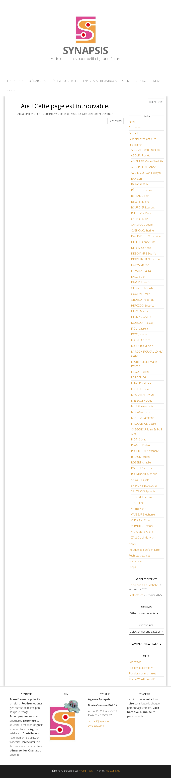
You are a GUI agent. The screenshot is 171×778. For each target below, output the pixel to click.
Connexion (135, 662)
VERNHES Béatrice (142, 526)
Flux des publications (141, 668)
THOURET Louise (141, 497)
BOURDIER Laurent (142, 207)
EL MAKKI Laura (141, 271)
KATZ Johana (139, 334)
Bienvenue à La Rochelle (143, 585)
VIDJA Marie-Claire (142, 532)
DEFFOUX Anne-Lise (143, 242)
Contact (142, 81)
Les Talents (15, 81)
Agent (126, 81)
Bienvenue (135, 127)
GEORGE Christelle (142, 288)
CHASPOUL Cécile (142, 224)
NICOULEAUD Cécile (143, 423)
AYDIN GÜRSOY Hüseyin (146, 173)
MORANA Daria (140, 412)
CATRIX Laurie (139, 219)
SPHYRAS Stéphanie (143, 491)
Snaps (11, 91)
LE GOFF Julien (140, 372)
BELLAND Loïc (140, 196)
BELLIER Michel (140, 201)
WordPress (86, 770)
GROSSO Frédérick (142, 300)
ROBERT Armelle (141, 462)
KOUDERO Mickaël (142, 346)
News (156, 81)
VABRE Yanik (138, 508)
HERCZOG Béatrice (142, 305)
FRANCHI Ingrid (140, 282)
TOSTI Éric (137, 503)
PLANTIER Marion (142, 445)
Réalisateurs (136, 595)
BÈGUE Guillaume (141, 190)
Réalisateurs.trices (64, 81)
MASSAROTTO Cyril (142, 395)
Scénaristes (37, 81)
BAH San (136, 178)
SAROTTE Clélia (140, 480)
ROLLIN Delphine (141, 468)
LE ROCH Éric (139, 377)
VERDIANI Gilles (140, 520)
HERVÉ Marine (139, 311)
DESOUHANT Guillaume (145, 259)
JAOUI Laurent (139, 328)
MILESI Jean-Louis (142, 406)
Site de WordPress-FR (142, 679)
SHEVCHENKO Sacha (144, 485)
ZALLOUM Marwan (142, 537)
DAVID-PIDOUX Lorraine (146, 236)
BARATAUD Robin (141, 184)
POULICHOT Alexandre (145, 451)
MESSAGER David (141, 400)
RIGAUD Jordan (140, 457)
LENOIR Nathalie (141, 383)
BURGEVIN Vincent (142, 213)
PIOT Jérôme (138, 439)
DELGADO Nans (141, 248)
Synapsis (85, 50)
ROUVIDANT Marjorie (144, 474)
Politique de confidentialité (144, 550)
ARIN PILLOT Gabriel (143, 167)
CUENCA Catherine (142, 230)
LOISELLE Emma (141, 389)
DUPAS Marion (140, 265)
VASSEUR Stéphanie (143, 514)
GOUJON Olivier (140, 294)
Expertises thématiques (100, 81)
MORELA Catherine (142, 418)
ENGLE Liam (138, 277)
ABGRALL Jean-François (145, 150)
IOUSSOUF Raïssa (142, 323)
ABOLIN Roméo (140, 155)
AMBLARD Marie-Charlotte (147, 161)
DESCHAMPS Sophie (143, 253)
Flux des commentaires (142, 673)
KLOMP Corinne (140, 340)
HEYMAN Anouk (141, 317)
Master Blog (113, 770)
